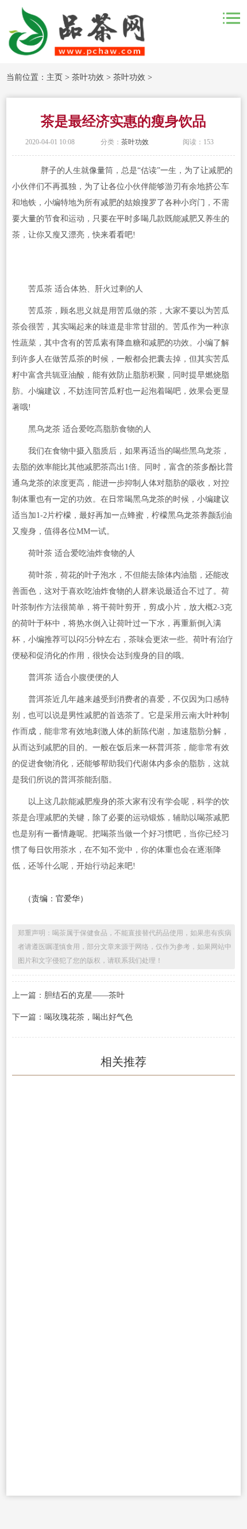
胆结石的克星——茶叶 (84, 995)
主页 (55, 77)
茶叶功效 (88, 77)
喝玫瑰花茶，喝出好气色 (88, 1017)
